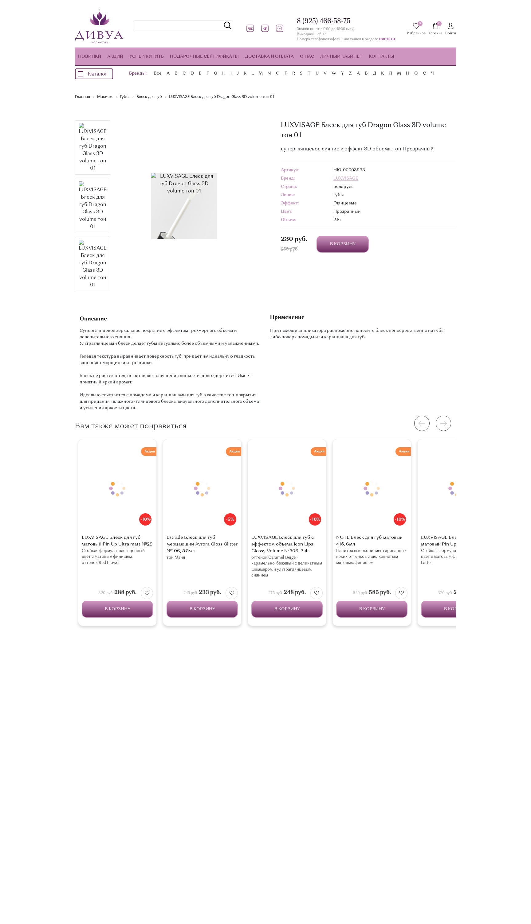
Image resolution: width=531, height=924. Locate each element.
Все (158, 73)
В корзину (117, 609)
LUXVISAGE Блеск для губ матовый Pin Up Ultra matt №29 (117, 541)
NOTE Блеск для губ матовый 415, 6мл (369, 541)
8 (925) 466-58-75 (323, 21)
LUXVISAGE (345, 178)
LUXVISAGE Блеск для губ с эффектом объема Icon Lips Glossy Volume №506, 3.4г (282, 544)
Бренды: (138, 73)
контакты (387, 39)
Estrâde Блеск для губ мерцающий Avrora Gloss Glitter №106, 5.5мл (202, 544)
